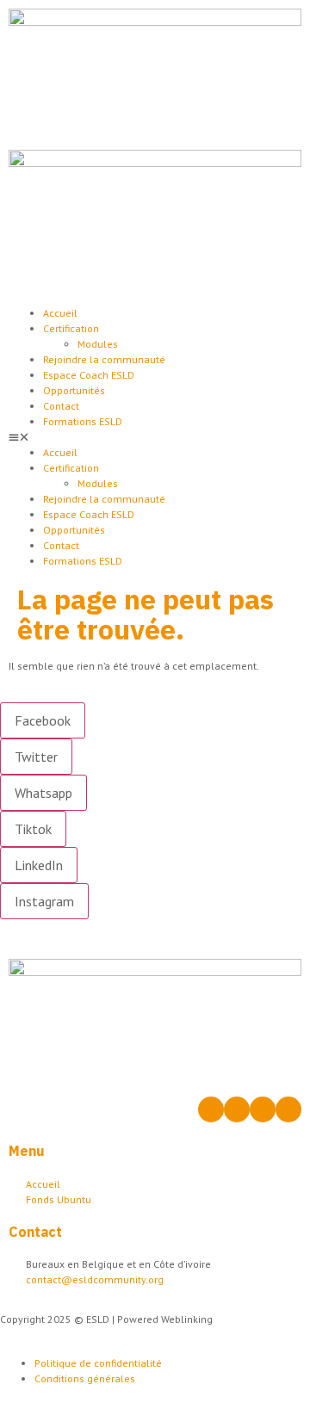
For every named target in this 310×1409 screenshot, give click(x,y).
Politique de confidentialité (98, 1362)
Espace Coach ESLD (88, 374)
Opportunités (74, 390)
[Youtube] (288, 1109)
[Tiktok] (263, 1109)
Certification (71, 328)
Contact (61, 405)
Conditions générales (86, 1378)
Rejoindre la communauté (104, 359)
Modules (98, 343)
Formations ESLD (82, 421)
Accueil (60, 312)
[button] (155, 437)
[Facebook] (211, 1109)
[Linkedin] (237, 1109)
